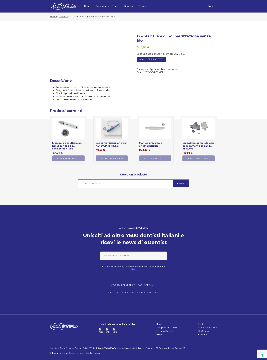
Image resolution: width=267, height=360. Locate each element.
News (159, 334)
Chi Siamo (203, 331)
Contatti (202, 334)
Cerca (180, 183)
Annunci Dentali (164, 331)
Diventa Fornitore (207, 327)
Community (145, 6)
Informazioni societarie (62, 353)
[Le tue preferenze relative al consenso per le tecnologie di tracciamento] (262, 355)
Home (87, 6)
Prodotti (63, 16)
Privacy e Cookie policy (88, 353)
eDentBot (128, 6)
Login (211, 6)
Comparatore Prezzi (107, 6)
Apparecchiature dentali (164, 69)
